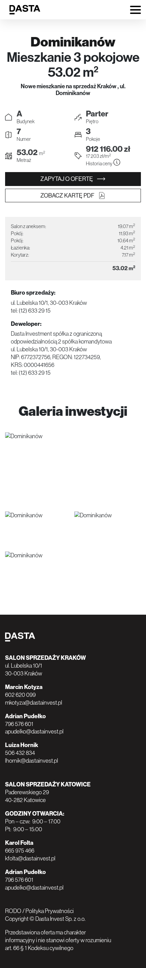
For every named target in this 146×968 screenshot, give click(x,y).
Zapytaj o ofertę (67, 178)
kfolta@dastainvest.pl (30, 858)
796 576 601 (19, 724)
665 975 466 (19, 850)
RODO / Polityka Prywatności (39, 911)
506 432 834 (20, 752)
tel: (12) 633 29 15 (31, 310)
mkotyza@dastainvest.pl (33, 702)
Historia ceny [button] (99, 163)
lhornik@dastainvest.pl (31, 760)
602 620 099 (20, 694)
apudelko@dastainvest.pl (34, 731)
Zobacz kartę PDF (67, 195)
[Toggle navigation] (135, 10)
